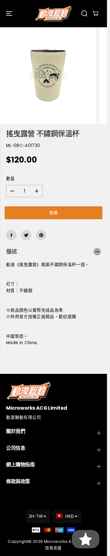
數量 (10, 179)
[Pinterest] (41, 235)
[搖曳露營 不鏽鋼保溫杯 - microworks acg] (48, 75)
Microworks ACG (61, 541)
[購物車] (95, 13)
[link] (53, 391)
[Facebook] (11, 235)
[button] (9, 13)
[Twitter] (26, 235)
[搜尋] (84, 13)
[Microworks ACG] (54, 14)
